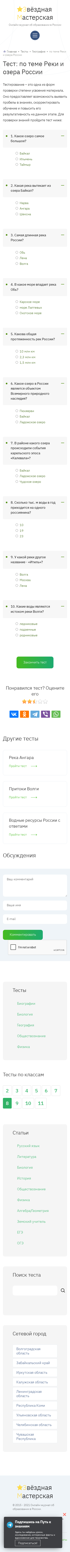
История (24, 1178)
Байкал (25, 153)
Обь (22, 252)
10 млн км (27, 351)
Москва (25, 580)
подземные (28, 629)
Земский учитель (31, 1221)
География (38, 51)
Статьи (63, 1539)
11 (41, 1103)
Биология (25, 1014)
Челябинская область (34, 1424)
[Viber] (45, 714)
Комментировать (23, 934)
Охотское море (31, 313)
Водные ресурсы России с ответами (34, 823)
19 (22, 530)
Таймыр (25, 164)
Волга (24, 263)
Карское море (30, 302)
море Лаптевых (31, 307)
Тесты (24, 51)
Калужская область (32, 1382)
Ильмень (26, 159)
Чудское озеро (30, 481)
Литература (26, 1156)
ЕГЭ (20, 1232)
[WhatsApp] (56, 714)
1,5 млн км (27, 362)
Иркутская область (31, 1372)
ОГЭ (20, 1243)
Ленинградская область (29, 1393)
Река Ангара (21, 757)
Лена (23, 258)
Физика (23, 1046)
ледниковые (29, 624)
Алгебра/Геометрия (33, 1210)
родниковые (29, 635)
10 (22, 525)
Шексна (25, 214)
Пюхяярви (27, 411)
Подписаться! (27, 1543)
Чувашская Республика (26, 1436)
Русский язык (28, 1146)
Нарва (24, 203)
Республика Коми (30, 1405)
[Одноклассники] (24, 714)
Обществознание (31, 1036)
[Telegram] (35, 714)
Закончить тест (35, 662)
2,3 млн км (27, 357)
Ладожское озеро (32, 422)
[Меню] (35, 35)
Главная (12, 51)
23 (22, 536)
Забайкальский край (33, 1363)
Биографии (26, 1003)
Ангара (25, 208)
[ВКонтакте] (14, 714)
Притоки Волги (24, 788)
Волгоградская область (28, 1351)
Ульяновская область (33, 1415)
